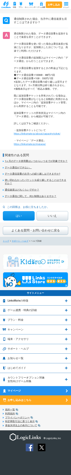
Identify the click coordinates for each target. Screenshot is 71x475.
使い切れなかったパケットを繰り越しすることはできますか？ (35, 182)
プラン (21, 7)
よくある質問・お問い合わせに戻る (35, 230)
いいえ (52, 216)
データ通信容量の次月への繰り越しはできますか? (32, 173)
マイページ (14, 390)
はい (19, 216)
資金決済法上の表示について (21, 425)
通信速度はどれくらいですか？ (22, 189)
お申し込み (54, 4)
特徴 (14, 7)
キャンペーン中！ (30, 7)
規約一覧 (10, 409)
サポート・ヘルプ (20, 241)
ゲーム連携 (41, 7)
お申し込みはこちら (19, 399)
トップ (6, 241)
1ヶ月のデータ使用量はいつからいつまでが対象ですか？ (36, 161)
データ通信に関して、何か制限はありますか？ (30, 196)
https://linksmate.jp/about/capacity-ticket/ (37, 133)
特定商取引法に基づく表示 (20, 421)
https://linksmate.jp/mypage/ (30, 144)
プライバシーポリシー (17, 417)
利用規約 (10, 413)
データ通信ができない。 (18, 167)
